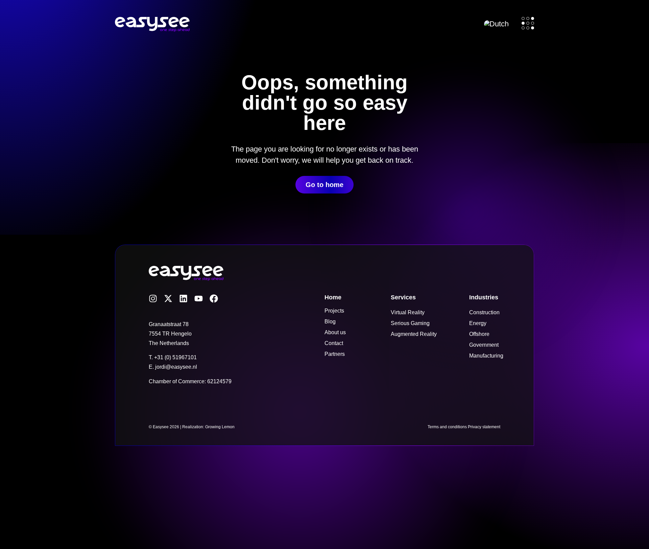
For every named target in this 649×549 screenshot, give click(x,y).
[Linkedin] (183, 298)
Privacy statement (484, 427)
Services (403, 297)
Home (332, 297)
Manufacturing (486, 356)
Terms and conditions (447, 427)
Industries (483, 297)
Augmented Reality (414, 334)
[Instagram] (153, 298)
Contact (333, 343)
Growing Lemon (220, 427)
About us (335, 332)
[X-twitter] (168, 298)
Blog (330, 321)
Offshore (479, 334)
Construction (484, 312)
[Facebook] (214, 298)
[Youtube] (198, 298)
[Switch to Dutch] (496, 24)
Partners (334, 354)
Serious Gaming (410, 323)
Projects (334, 311)
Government (484, 345)
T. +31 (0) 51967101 (173, 357)
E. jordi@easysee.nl (173, 367)
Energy (477, 323)
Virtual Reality (408, 312)
